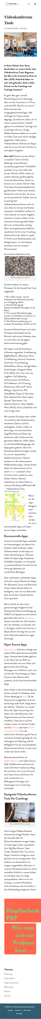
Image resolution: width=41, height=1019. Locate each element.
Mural (13, 471)
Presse (7, 991)
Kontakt (10, 1010)
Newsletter (19, 1014)
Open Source (10, 649)
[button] (4, 1015)
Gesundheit (9, 978)
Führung (8, 974)
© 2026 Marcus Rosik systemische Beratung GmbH (19, 1007)
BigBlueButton (11, 760)
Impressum (18, 1010)
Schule (7, 995)
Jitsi (24, 696)
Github (15, 727)
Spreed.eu (29, 617)
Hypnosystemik (11, 982)
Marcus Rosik (13, 28)
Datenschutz (27, 1010)
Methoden (9, 987)
